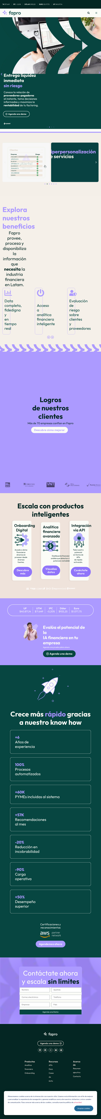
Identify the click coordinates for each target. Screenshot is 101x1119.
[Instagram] (51, 1050)
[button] (96, 13)
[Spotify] (61, 1050)
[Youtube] (56, 1050)
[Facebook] (45, 1050)
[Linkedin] (40, 1050)
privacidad (78, 1102)
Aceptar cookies (83, 1108)
